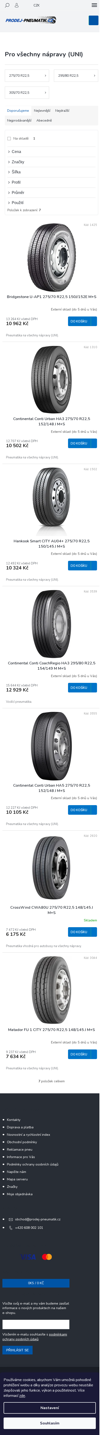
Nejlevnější (42, 110)
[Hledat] (7, 5)
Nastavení (49, 1408)
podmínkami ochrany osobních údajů (34, 1336)
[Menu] (94, 5)
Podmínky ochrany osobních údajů (32, 1164)
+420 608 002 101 (29, 1227)
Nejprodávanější (19, 120)
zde (22, 1395)
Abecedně (44, 120)
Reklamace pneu (19, 1149)
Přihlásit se (17, 1350)
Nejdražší (62, 110)
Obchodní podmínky (22, 1142)
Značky (12, 1186)
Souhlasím (49, 1423)
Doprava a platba (20, 1127)
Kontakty (13, 1120)
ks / (36, 1283)
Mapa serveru (17, 1179)
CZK (36, 5)
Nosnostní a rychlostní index (28, 1134)
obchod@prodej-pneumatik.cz (37, 1219)
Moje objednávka (20, 1194)
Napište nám (16, 1172)
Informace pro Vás (21, 1157)
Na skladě (24, 138)
